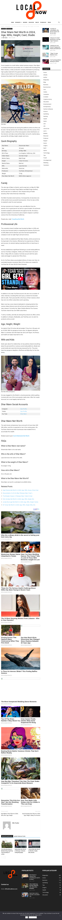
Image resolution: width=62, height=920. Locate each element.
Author (45, 77)
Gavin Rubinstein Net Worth (21, 436)
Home (12, 22)
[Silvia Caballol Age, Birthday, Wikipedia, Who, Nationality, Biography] (25, 885)
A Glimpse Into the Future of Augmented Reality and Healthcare (55, 47)
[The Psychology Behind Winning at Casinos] (45, 61)
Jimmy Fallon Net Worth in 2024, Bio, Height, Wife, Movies (34, 851)
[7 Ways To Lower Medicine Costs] (45, 55)
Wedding (45, 162)
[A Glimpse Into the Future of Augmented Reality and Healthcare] (45, 47)
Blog (44, 82)
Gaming (45, 116)
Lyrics (44, 131)
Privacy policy (32, 917)
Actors (45, 72)
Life (44, 126)
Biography (18, 22)
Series (45, 143)
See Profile (23, 409)
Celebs (45, 92)
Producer (45, 138)
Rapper (45, 140)
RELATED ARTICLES (7, 836)
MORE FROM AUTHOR (19, 836)
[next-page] (5, 857)
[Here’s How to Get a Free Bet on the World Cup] (25, 895)
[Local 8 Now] (31, 10)
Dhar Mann (23, 414)
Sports (45, 150)
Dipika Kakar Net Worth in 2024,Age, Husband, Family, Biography (20, 851)
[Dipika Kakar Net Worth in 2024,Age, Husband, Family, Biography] (21, 844)
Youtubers (46, 165)
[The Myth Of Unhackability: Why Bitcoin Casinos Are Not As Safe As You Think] (45, 30)
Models (45, 133)
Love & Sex (46, 128)
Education (31, 22)
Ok (26, 917)
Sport (44, 148)
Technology (43, 22)
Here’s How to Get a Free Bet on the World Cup (34, 895)
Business (25, 22)
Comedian (46, 94)
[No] (60, 916)
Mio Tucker (5, 37)
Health (37, 22)
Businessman (47, 87)
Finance (45, 111)
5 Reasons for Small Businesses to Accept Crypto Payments (55, 39)
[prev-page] (2, 857)
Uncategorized (47, 160)
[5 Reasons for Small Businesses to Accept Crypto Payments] (45, 39)
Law (44, 123)
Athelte (45, 75)
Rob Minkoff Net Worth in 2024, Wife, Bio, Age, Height (9, 814)
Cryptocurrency (47, 99)
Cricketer (45, 97)
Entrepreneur (9, 28)
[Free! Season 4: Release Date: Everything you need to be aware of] (25, 876)
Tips (44, 155)
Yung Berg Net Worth (18, 219)
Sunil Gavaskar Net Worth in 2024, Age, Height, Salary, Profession (31, 814)
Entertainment (47, 104)
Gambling (46, 114)
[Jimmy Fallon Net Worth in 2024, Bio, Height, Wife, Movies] (34, 844)
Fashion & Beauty (48, 109)
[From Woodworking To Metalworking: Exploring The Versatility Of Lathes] (7, 844)
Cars (44, 89)
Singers (45, 145)
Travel (49, 22)
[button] (59, 22)
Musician (45, 136)
